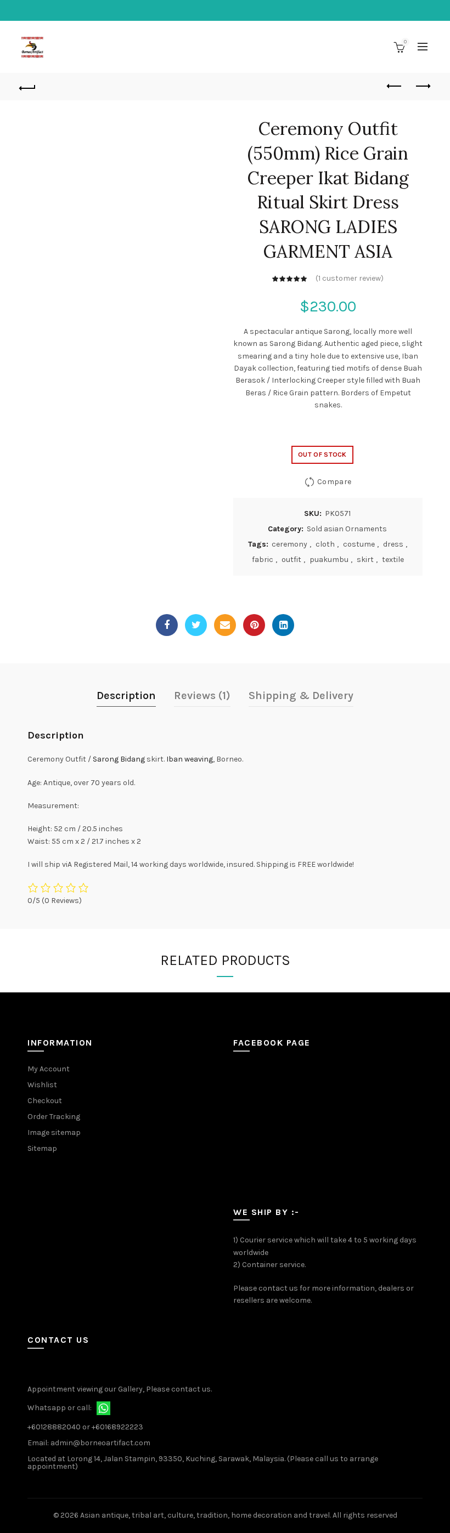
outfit (291, 559)
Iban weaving (189, 759)
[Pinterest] (254, 625)
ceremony (289, 544)
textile (393, 559)
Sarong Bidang (119, 759)
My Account (48, 1069)
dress (393, 544)
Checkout (44, 1100)
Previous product (395, 87)
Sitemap (42, 1148)
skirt (365, 559)
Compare (334, 481)
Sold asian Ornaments (347, 528)
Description (126, 695)
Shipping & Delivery (301, 695)
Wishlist (42, 1084)
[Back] (28, 87)
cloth (325, 544)
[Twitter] (196, 625)
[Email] (225, 625)
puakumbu (329, 559)
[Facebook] (167, 625)
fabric (262, 559)
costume (359, 544)
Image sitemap (54, 1132)
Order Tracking (53, 1116)
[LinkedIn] (283, 625)
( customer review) (350, 278)
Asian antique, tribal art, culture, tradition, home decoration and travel (205, 1515)
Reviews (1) (202, 695)
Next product (422, 87)
